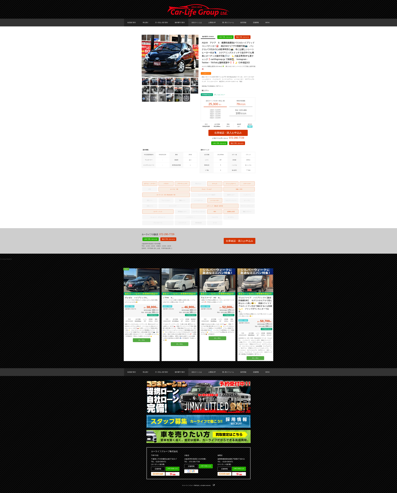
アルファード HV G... (211, 298)
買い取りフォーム (228, 22)
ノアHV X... (168, 298)
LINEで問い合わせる (225, 37)
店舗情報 (256, 22)
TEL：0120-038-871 (158, 462)
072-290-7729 (236, 137)
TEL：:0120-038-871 (225, 462)
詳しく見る (142, 340)
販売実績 (243, 22)
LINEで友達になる (172, 468)
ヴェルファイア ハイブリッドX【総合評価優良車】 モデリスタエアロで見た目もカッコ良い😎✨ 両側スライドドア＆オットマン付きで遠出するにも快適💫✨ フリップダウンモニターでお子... (255, 305)
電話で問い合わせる (242, 37)
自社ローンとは (197, 22)
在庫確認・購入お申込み (228, 132)
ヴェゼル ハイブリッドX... (136, 298)
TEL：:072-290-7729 (192, 462)
